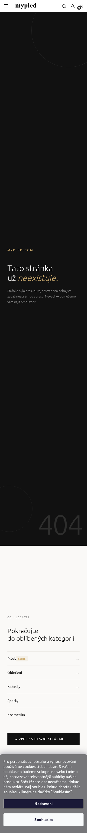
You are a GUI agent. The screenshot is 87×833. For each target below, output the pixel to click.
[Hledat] (64, 6)
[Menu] (6, 6)
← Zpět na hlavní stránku (39, 739)
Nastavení (44, 804)
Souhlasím (43, 820)
